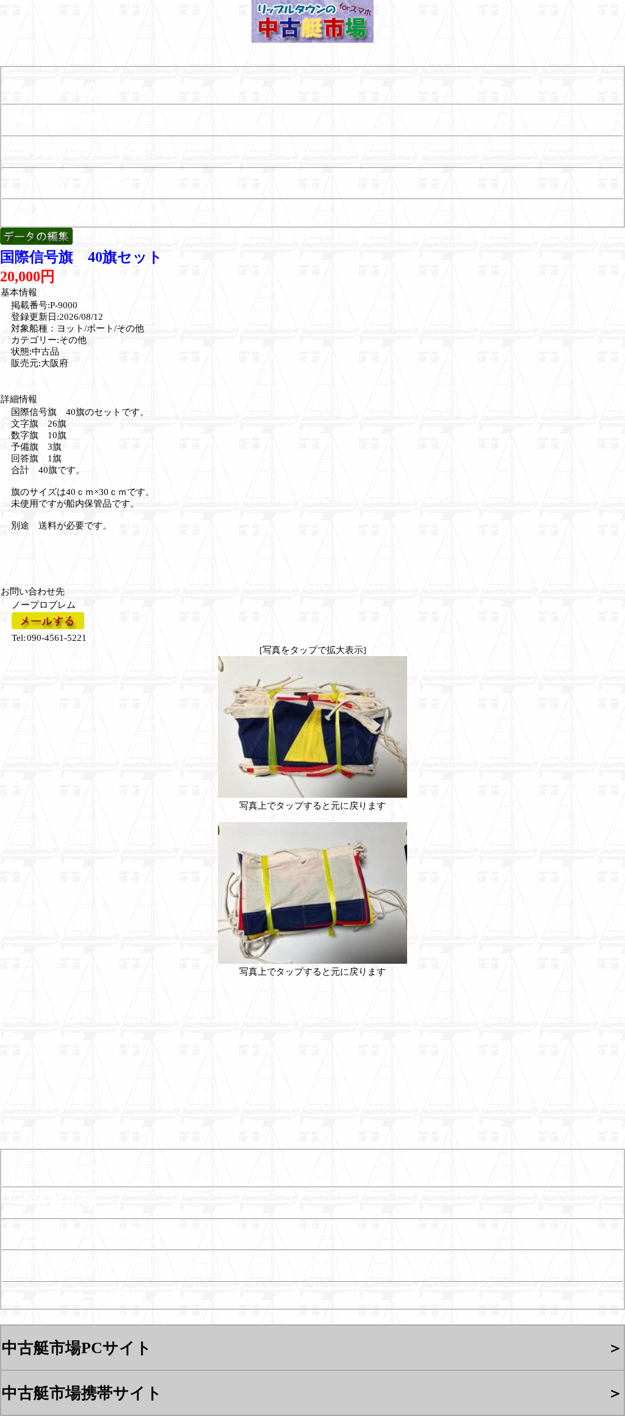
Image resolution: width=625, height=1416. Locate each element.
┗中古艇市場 (49, 120)
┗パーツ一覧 (66, 183)
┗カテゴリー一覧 (74, 151)
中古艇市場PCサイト (77, 1347)
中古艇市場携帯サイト (82, 1393)
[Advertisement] (82, 551)
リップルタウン (59, 88)
